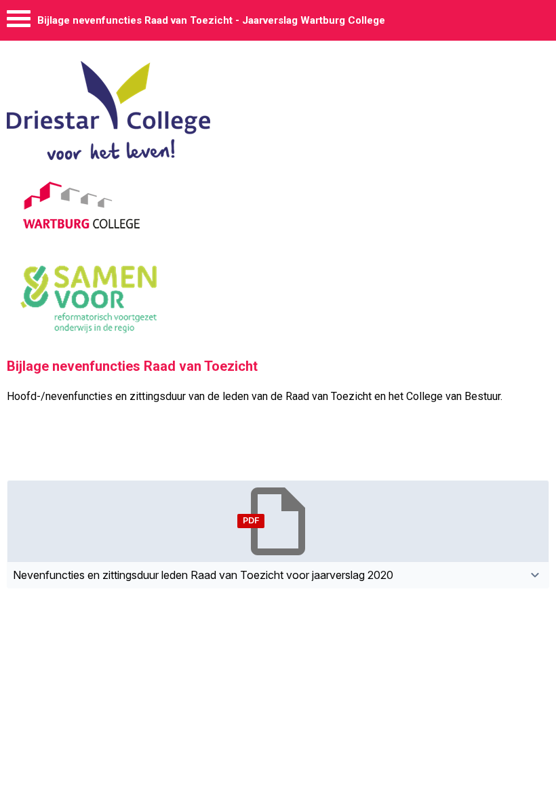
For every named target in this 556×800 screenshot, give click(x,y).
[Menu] (19, 22)
